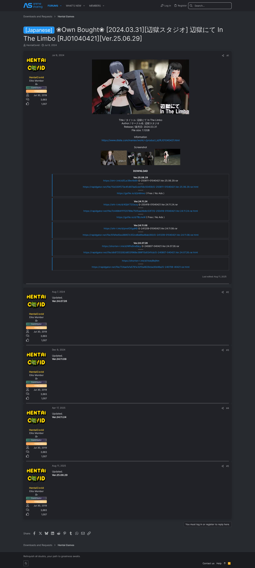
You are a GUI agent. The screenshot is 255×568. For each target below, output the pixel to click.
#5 (227, 466)
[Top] (225, 563)
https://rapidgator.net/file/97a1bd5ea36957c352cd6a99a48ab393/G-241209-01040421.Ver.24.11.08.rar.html (140, 234)
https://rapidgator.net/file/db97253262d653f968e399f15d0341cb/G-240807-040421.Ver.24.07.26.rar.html (140, 252)
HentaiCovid (33, 45)
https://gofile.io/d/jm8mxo (131, 193)
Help (219, 563)
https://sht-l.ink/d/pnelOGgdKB (121, 228)
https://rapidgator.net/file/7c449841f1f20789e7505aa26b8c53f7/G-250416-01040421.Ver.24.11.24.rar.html (140, 211)
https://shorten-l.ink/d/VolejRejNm (140, 260)
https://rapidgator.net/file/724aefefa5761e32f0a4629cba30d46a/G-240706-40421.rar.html (140, 267)
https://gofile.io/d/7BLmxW (131, 217)
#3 (227, 350)
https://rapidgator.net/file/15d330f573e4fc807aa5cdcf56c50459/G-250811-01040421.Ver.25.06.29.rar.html (140, 186)
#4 (227, 408)
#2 (227, 292)
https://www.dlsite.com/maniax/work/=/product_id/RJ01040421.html (141, 140)
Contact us (208, 563)
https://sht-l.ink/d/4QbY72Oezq (121, 204)
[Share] (223, 55)
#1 (228, 55)
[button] (60, 6)
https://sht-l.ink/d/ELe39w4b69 (120, 180)
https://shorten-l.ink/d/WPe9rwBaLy (121, 246)
